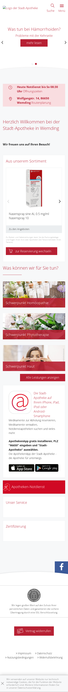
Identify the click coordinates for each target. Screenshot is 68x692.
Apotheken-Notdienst (28, 486)
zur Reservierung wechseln (33, 251)
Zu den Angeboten (19, 229)
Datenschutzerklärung (29, 687)
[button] (32, 64)
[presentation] (2, 42)
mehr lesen (34, 43)
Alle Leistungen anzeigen (42, 377)
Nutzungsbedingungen (20, 657)
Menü (61, 11)
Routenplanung (41, 102)
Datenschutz (44, 653)
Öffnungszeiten (32, 91)
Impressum (24, 653)
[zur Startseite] (20, 7)
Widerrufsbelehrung (51, 657)
